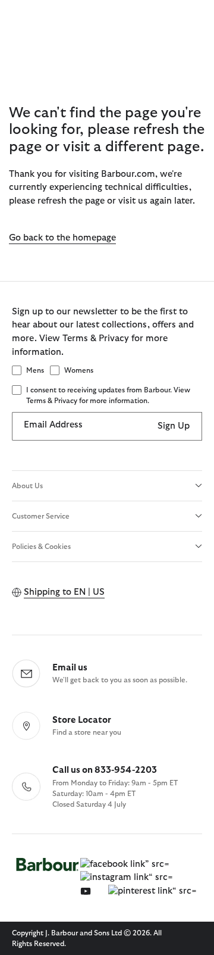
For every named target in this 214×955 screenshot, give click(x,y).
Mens (35, 370)
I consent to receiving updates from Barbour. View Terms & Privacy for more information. (108, 395)
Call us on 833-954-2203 (104, 770)
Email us (69, 667)
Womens (78, 370)
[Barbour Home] (47, 878)
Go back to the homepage (62, 237)
